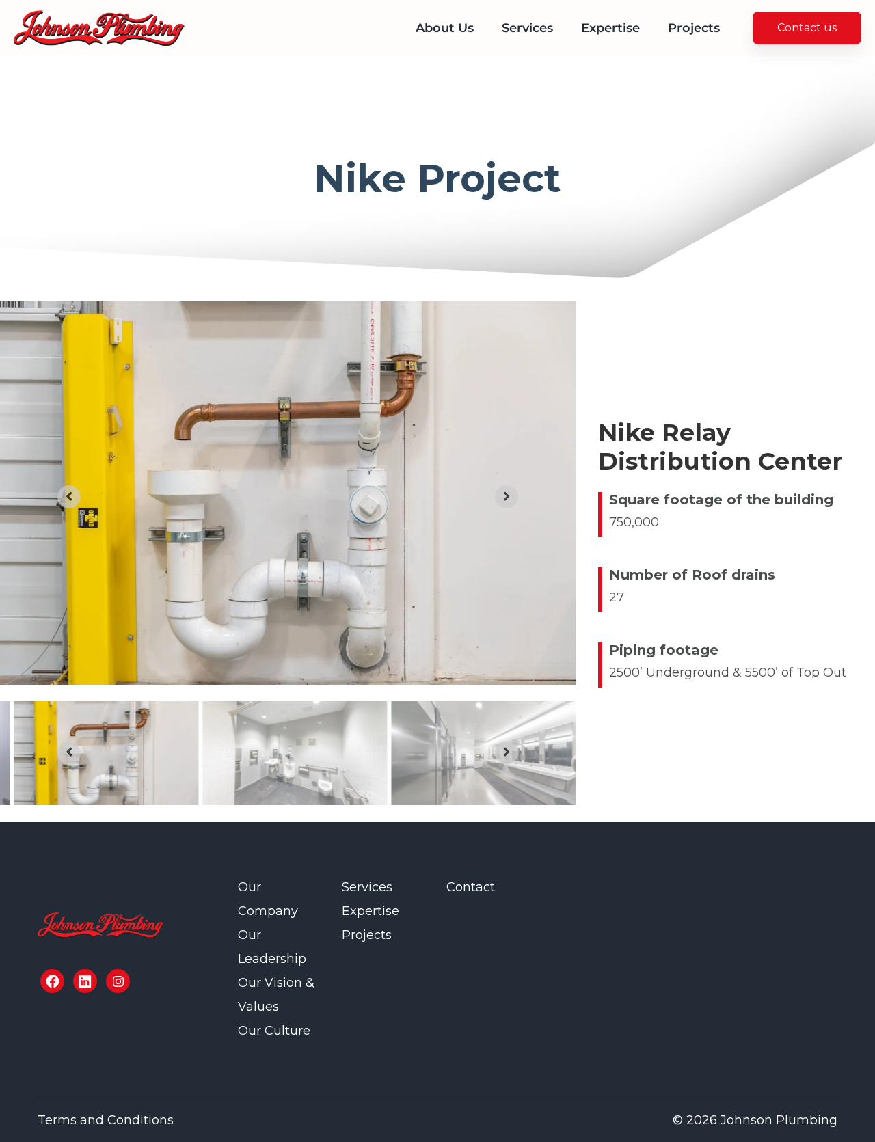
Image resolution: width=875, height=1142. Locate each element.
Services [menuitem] (527, 28)
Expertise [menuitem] (610, 28)
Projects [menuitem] (694, 28)
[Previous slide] (69, 496)
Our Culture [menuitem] (274, 1030)
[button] (106, 753)
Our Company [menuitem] (268, 899)
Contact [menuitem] (470, 887)
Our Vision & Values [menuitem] (276, 994)
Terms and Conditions (106, 1120)
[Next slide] (506, 496)
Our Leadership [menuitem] (272, 946)
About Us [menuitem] (445, 28)
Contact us (807, 27)
